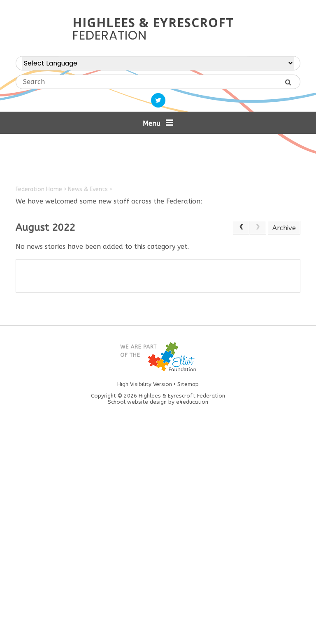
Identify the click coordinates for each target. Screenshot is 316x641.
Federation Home (39, 189)
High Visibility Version (144, 384)
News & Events (88, 189)
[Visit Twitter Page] (158, 100)
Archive (284, 228)
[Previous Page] (241, 228)
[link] (257, 228)
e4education (192, 402)
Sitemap (188, 384)
